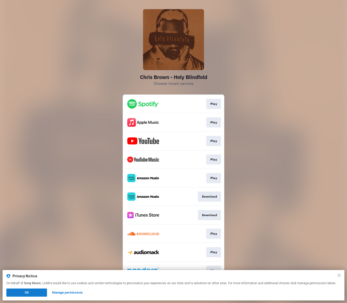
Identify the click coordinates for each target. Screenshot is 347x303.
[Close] (339, 275)
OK (27, 292)
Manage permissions (67, 292)
